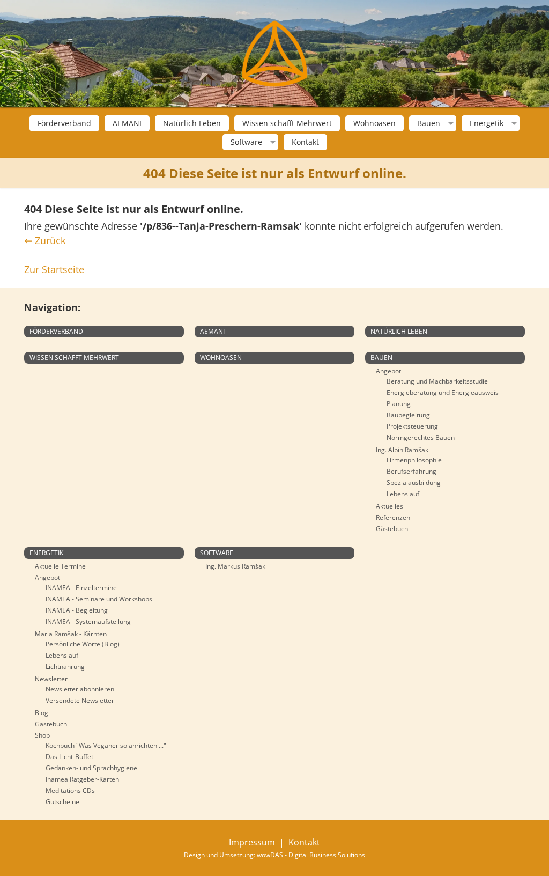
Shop (42, 735)
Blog (41, 712)
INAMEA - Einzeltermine (81, 587)
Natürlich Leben (192, 123)
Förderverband (64, 123)
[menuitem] (64, 123)
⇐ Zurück (44, 240)
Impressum (252, 842)
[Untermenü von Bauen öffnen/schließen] (449, 123)
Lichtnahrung (65, 666)
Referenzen (393, 517)
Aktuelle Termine (60, 566)
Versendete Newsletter (80, 700)
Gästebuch (392, 528)
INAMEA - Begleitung (77, 610)
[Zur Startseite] (274, 54)
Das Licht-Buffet (69, 756)
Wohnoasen (374, 123)
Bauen (428, 123)
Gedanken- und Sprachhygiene (91, 767)
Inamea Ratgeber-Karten (82, 779)
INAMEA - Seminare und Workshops (99, 598)
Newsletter (51, 678)
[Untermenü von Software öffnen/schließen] (271, 142)
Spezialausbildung (414, 482)
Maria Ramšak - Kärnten (71, 633)
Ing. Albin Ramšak (402, 449)
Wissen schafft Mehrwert (287, 123)
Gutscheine (62, 801)
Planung (399, 403)
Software (246, 142)
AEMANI (127, 123)
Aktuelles (389, 506)
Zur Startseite (54, 269)
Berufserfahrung (411, 471)
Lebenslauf (403, 493)
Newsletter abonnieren (80, 689)
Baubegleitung (408, 414)
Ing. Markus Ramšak (235, 566)
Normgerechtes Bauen (421, 437)
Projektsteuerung (412, 426)
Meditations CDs (70, 790)
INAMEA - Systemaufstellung (88, 621)
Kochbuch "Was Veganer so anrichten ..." (106, 745)
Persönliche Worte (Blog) (83, 644)
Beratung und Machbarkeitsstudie (437, 381)
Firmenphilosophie (414, 460)
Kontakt (305, 142)
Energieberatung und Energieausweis (443, 392)
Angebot (388, 371)
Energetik (486, 123)
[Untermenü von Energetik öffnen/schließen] (513, 123)
